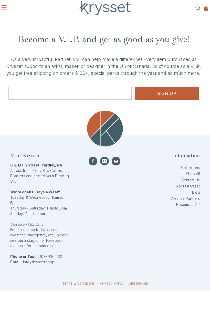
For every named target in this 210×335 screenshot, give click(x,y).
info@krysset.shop (38, 262)
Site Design (138, 283)
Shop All (193, 174)
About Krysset (188, 186)
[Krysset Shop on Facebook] (93, 161)
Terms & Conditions (78, 283)
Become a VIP (188, 204)
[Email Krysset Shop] (116, 161)
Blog (196, 192)
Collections (190, 167)
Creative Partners (185, 198)
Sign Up (166, 93)
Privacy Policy (112, 283)
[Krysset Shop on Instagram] (104, 161)
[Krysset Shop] (105, 8)
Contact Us (190, 180)
